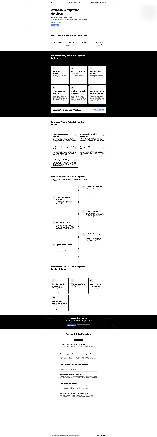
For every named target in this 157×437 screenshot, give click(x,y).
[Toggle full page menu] (105, 2)
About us (70, 2)
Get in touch (54, 25)
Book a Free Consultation (96, 2)
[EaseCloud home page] (55, 2)
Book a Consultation (98, 109)
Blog (79, 2)
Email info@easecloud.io (83, 325)
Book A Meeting (71, 325)
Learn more (77, 435)
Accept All (102, 435)
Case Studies (75, 2)
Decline (98, 435)
